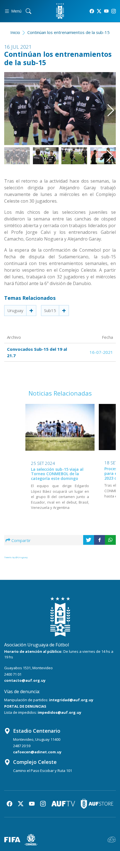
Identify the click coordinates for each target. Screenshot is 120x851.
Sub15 (50, 310)
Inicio (15, 32)
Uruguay (15, 310)
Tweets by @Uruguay (16, 557)
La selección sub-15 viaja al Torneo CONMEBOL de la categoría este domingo (57, 474)
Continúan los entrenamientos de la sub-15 (68, 32)
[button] (108, 105)
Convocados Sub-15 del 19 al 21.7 (37, 352)
